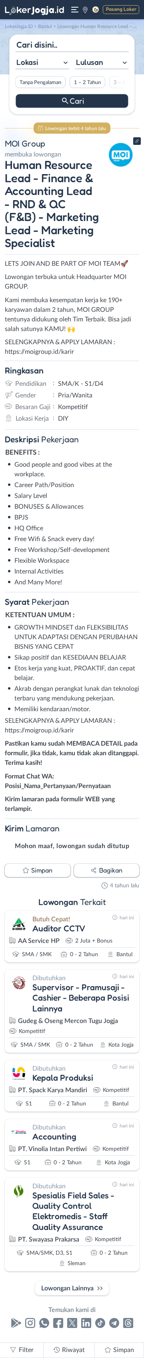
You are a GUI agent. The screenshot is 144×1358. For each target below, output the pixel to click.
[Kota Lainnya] (85, 9)
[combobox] (42, 63)
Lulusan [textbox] (89, 62)
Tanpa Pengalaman (40, 82)
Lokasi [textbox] (27, 62)
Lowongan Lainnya (67, 1288)
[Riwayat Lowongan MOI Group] (121, 169)
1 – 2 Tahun (87, 82)
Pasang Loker (121, 9)
